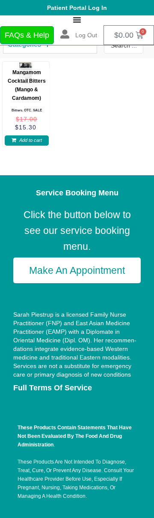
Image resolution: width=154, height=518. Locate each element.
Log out (86, 35)
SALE (37, 110)
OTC (27, 110)
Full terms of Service (52, 387)
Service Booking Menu (77, 193)
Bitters (17, 110)
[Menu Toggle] (77, 19)
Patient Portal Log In (77, 7)
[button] (27, 140)
